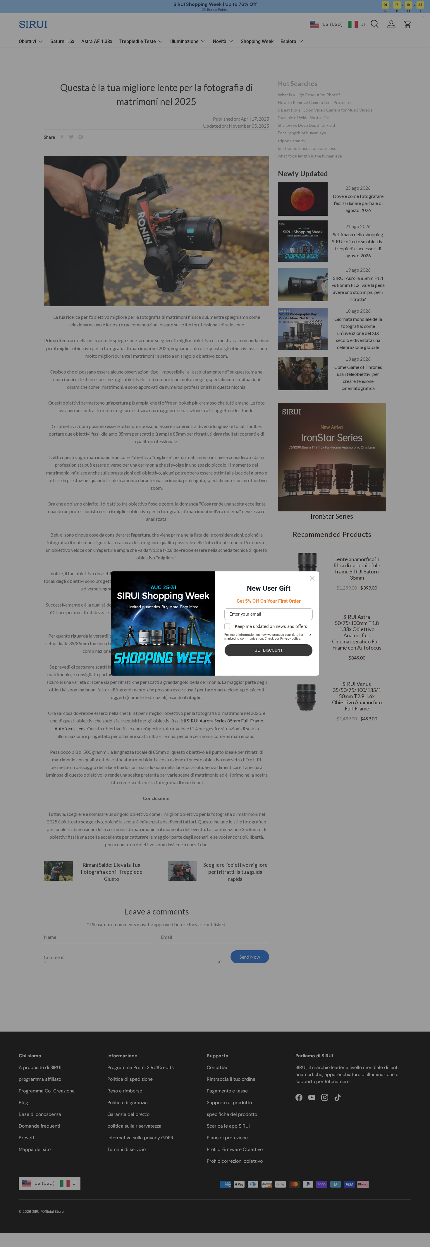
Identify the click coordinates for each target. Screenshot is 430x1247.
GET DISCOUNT (268, 650)
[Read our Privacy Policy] (309, 635)
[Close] (312, 578)
